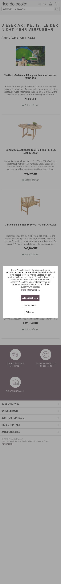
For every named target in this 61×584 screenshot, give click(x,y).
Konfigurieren (30, 305)
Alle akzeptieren (30, 298)
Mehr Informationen (30, 290)
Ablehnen (30, 312)
